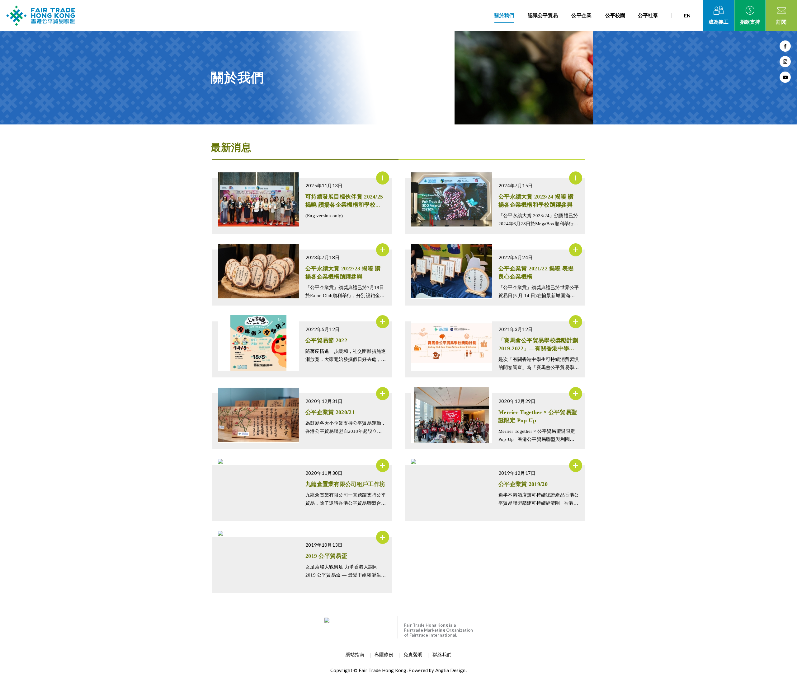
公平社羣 (648, 15)
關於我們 (504, 15)
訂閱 (781, 22)
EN (687, 15)
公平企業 (581, 15)
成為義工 (719, 22)
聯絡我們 (441, 654)
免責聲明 (412, 654)
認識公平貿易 (543, 15)
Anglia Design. (451, 670)
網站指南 (355, 654)
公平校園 (615, 15)
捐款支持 (750, 22)
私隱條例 (384, 654)
